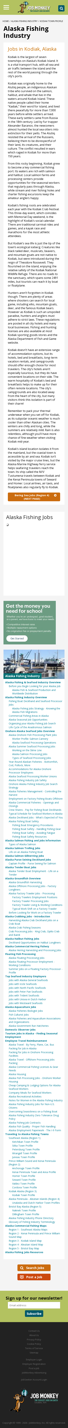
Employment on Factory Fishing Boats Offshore (36, 798)
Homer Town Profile (23, 1176)
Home (6, 21)
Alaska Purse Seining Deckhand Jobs (28, 859)
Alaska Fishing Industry (24, 21)
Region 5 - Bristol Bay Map (24, 1248)
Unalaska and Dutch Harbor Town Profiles (36, 1202)
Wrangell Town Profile (24, 1153)
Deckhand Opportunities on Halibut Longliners (35, 942)
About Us (34, 1335)
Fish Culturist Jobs (19, 1014)
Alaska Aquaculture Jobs (20, 1007)
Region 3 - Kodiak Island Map (25, 1240)
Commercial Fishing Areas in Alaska (29, 715)
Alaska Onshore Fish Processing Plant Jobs (33, 735)
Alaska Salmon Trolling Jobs (22, 848)
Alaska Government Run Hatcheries (29, 1025)
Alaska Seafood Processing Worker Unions (33, 776)
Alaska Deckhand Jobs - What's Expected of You (36, 817)
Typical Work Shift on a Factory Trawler (34, 908)
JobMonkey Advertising (34, 1372)
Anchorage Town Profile (26, 1168)
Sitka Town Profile (22, 1145)
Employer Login (34, 1359)
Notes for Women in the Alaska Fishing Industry (36, 1100)
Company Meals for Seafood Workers (30, 1092)
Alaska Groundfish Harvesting (25, 882)
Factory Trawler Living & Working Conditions (37, 905)
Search (61, 8)
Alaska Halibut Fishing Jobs (22, 938)
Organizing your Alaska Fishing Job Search (32, 723)
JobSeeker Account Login (34, 1379)
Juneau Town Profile (23, 1157)
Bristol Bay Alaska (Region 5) (25, 1206)
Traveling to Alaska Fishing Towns (27, 1134)
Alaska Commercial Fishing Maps (26, 1225)
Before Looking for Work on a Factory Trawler (35, 912)
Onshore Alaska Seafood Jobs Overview (30, 731)
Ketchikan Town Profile (25, 1141)
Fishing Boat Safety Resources (29, 836)
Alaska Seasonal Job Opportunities (28, 719)
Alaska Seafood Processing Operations (34, 742)
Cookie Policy (34, 1343)
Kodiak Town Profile (23, 1195)
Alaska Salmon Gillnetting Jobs (24, 855)
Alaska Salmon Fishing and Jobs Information (33, 840)
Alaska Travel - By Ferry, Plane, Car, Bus (31, 1044)
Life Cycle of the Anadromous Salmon (30, 727)
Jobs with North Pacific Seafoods (27, 987)
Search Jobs (35, 1268)
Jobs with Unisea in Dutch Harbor (27, 999)
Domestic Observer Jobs (20, 1029)
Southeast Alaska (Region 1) (24, 1138)
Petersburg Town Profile (26, 1149)
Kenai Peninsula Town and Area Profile (34, 1172)
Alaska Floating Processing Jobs (26, 957)
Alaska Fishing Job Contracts (25, 1122)
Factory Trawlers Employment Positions (34, 897)
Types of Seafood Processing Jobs (31, 758)
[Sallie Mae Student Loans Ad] (34, 622)
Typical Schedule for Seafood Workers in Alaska (35, 813)
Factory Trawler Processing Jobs (30, 901)
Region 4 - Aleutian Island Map (26, 1244)
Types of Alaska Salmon (22, 844)
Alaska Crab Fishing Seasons (25, 927)
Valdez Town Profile (23, 1183)
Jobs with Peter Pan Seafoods (25, 991)
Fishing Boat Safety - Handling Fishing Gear (36, 829)
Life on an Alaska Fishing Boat (26, 852)
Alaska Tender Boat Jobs (20, 867)
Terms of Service (34, 1348)
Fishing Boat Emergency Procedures (32, 825)
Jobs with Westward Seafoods (26, 1003)
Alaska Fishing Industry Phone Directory (31, 1218)
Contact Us (34, 1330)
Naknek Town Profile (24, 1210)
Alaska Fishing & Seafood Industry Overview (33, 682)
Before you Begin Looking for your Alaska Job (35, 686)
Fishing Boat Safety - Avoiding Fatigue (33, 832)
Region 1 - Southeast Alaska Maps (28, 1229)
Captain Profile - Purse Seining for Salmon (32, 863)
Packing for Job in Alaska (22, 1048)
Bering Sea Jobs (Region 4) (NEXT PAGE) (32, 496)
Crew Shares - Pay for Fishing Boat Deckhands (35, 809)
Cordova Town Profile (24, 1187)
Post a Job (34, 1277)
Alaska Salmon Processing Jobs (29, 754)
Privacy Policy (34, 1339)
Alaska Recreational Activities (25, 1096)
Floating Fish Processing (20, 954)
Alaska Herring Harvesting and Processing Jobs (35, 950)
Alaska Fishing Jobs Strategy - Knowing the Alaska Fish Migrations (36, 710)
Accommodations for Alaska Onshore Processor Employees (30, 770)
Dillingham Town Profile (25, 1214)
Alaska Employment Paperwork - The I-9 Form (35, 1130)
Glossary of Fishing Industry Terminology (32, 1222)
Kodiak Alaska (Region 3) (23, 1191)
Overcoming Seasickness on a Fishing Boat (33, 1111)
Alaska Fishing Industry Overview (26, 697)
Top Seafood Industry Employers (25, 976)
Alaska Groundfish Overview (23, 878)
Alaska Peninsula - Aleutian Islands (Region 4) (34, 1199)
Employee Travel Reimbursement (26, 1040)
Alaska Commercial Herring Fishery (27, 946)
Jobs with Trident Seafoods (24, 995)
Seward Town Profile (24, 1179)
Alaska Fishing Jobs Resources (24, 1252)
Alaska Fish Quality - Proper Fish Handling (32, 1126)
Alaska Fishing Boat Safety (24, 821)
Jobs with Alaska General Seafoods (28, 980)
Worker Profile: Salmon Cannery (30, 738)
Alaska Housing (17, 1074)
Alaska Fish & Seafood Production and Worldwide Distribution (34, 691)
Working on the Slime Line (27, 750)
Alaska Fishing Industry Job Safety (28, 780)
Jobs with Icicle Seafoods (23, 984)
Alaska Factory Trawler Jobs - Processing (32, 893)
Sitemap (34, 1352)
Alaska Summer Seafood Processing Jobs (32, 746)
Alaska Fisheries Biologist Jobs (26, 1010)
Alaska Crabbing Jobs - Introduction (27, 916)
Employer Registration (34, 1363)
